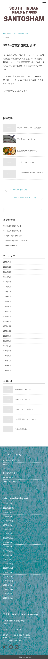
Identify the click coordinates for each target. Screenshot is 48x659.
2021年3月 (7, 316)
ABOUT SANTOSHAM (11, 460)
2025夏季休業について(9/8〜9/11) (15, 241)
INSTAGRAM (8, 477)
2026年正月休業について (12, 231)
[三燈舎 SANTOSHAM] (24, 8)
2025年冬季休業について (12, 246)
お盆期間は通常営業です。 (27, 151)
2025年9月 (7, 277)
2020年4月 (7, 346)
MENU (5, 464)
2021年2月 (7, 321)
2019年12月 (7, 351)
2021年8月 (7, 306)
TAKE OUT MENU (9, 482)
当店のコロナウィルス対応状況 (29, 128)
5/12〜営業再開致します (21, 33)
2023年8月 (7, 297)
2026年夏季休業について (12, 226)
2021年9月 (7, 301)
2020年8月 (7, 336)
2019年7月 (7, 361)
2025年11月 (7, 272)
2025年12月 (7, 267)
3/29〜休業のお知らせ (18, 190)
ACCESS (6, 469)
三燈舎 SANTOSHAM (25, 657)
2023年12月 (7, 292)
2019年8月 (7, 356)
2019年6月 (7, 366)
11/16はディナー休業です (12, 236)
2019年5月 (7, 370)
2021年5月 (7, 311)
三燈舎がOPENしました (26, 139)
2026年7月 (7, 262)
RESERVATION (9, 473)
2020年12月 (7, 326)
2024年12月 (7, 282)
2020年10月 (7, 331)
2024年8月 (7, 287)
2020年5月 (7, 341)
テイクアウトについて (25, 162)
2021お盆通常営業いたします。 (26, 197)
